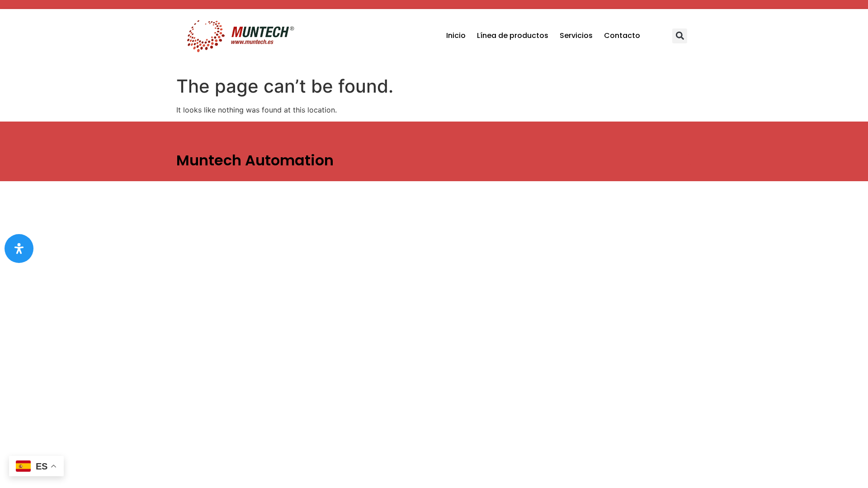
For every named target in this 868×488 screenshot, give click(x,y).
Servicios (576, 35)
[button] (679, 35)
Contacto (622, 35)
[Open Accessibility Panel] (19, 248)
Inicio (456, 35)
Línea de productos (512, 35)
